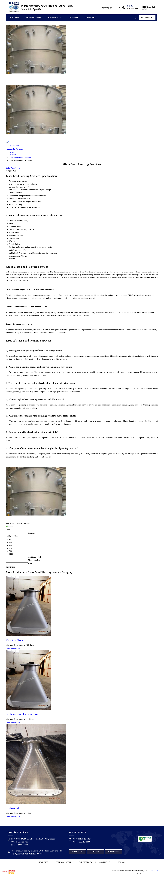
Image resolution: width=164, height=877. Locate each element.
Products (12, 155)
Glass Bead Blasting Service (20, 158)
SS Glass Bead (12, 808)
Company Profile (33, 17)
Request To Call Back (14, 149)
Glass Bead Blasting (15, 640)
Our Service (73, 17)
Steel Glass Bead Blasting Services (22, 714)
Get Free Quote (147, 18)
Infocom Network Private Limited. (150, 873)
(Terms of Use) (155, 870)
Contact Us (90, 17)
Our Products (54, 17)
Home (11, 152)
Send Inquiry (14, 146)
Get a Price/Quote (13, 168)
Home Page (14, 17)
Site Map (122, 862)
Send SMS (151, 7)
